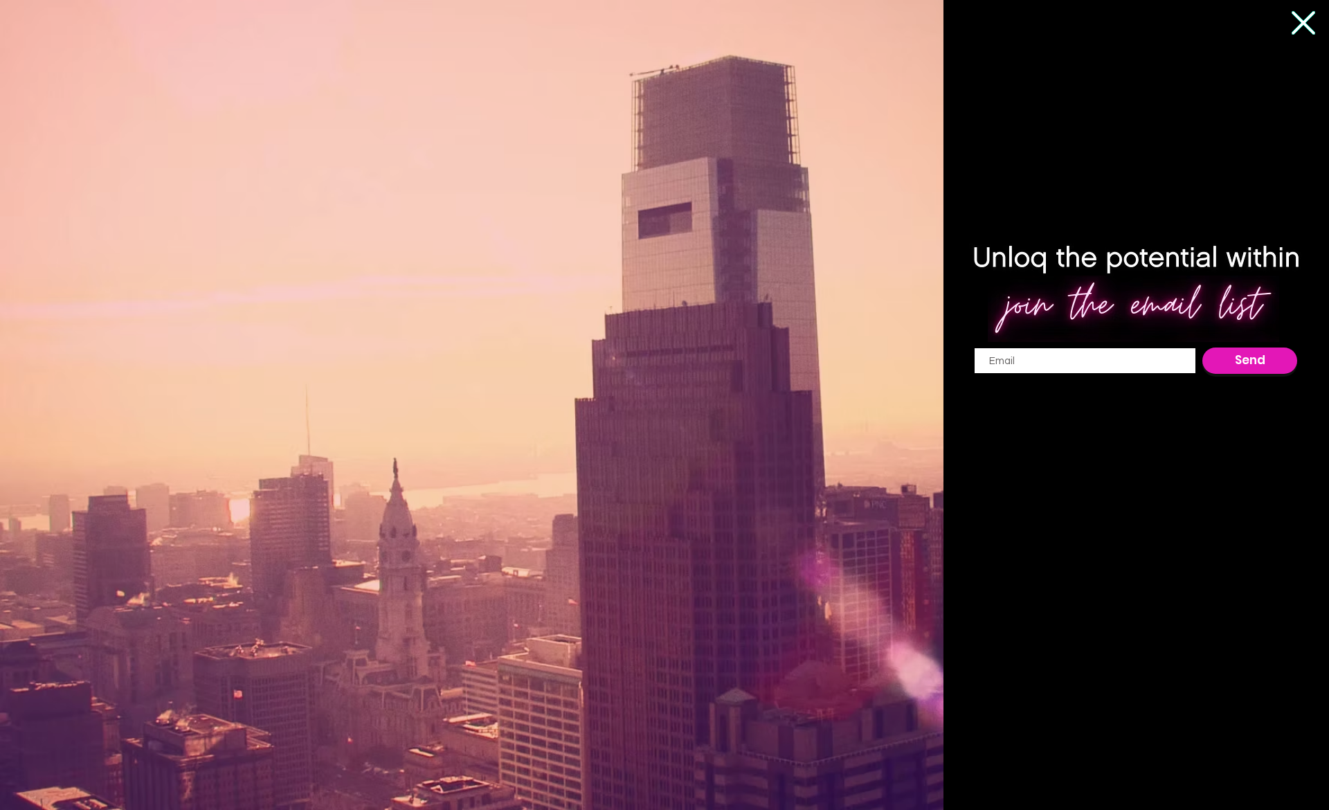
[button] (1303, 23)
